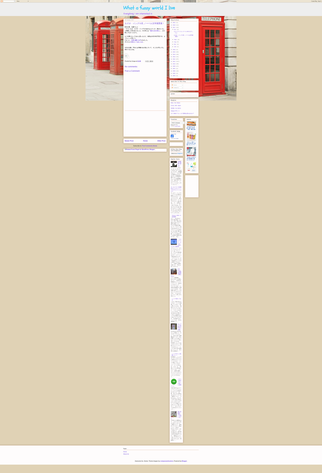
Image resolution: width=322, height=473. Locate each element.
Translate (177, 126)
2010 (174, 64)
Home (145, 141)
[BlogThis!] (147, 61)
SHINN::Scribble (176, 108)
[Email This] (146, 61)
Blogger (184, 461)
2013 (174, 56)
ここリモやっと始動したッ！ (176, 354)
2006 (174, 71)
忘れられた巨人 (155, 30)
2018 (174, 25)
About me (126, 454)
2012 (174, 59)
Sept (175, 39)
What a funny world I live (149, 7)
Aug (175, 42)
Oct (175, 29)
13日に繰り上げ (136, 40)
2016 (174, 49)
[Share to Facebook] (151, 61)
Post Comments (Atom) (149, 146)
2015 (174, 52)
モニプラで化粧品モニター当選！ (179, 326)
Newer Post (129, 141)
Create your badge (174, 138)
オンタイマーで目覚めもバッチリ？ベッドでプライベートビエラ (176, 189)
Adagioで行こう (175, 111)
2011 (174, 61)
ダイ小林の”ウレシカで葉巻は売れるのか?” (182, 113)
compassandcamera (166, 461)
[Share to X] (149, 61)
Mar (175, 44)
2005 (174, 73)
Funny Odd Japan (176, 105)
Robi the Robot (175, 103)
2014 (174, 54)
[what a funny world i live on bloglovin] (177, 154)
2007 (174, 68)
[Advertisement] (145, 123)
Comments (176, 87)
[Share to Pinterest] (152, 61)
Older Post (161, 141)
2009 (174, 66)
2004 (174, 75)
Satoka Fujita (173, 134)
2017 (174, 27)
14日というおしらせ (137, 42)
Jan (175, 46)
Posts (175, 85)
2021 (174, 22)
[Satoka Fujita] (172, 137)
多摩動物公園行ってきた (179, 164)
